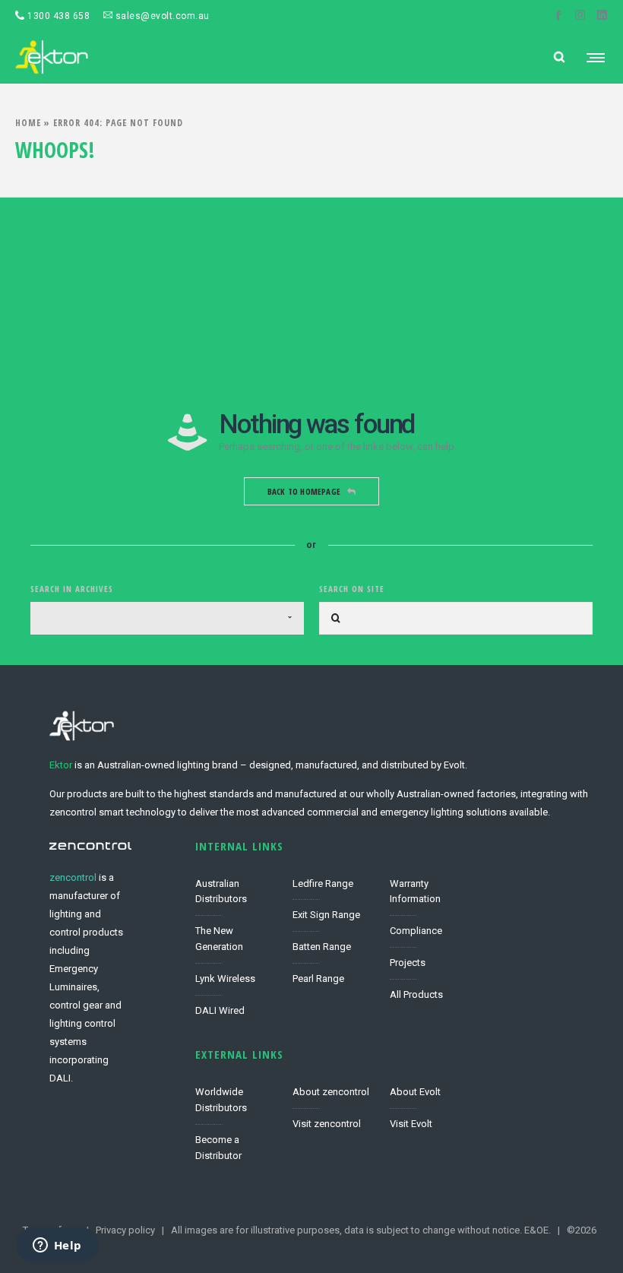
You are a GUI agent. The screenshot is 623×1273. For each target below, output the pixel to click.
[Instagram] (580, 15)
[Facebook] (558, 15)
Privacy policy (125, 1230)
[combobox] (167, 618)
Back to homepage (303, 491)
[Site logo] (51, 57)
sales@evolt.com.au (161, 16)
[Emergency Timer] (431, 896)
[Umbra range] (334, 948)
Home (28, 122)
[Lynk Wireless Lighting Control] (236, 980)
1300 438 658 (57, 16)
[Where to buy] (236, 1144)
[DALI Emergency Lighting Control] (236, 1007)
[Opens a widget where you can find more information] (57, 1246)
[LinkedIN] (602, 15)
